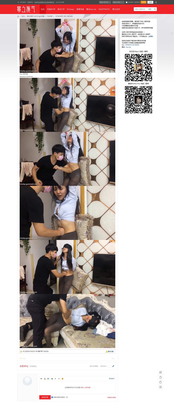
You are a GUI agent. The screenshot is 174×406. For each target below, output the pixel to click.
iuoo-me (128, 47)
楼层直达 (103, 366)
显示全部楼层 (94, 366)
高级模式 (112, 378)
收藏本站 (30, 2)
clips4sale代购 (60, 2)
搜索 (149, 9)
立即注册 (87, 387)
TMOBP (50, 16)
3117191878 (135, 45)
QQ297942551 (104, 9)
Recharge (70, 9)
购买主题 (111, 351)
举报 (113, 358)
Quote (55, 378)
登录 (82, 387)
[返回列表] (160, 387)
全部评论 (24, 366)
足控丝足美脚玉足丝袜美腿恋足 (44, 2)
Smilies (62, 378)
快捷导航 (156, 2)
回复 (24, 358)
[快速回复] (160, 372)
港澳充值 (80, 9)
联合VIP (61, 9)
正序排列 (33, 366)
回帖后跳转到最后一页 (61, 397)
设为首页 (23, 2)
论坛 (43, 9)
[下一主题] (160, 382)
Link (52, 378)
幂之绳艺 (18, 16)
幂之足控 (116, 9)
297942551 (128, 45)
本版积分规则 (111, 397)
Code (59, 378)
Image (48, 378)
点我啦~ (150, 36)
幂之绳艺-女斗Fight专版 (36, 16)
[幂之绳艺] (18, 2)
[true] (155, 9)
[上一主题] (160, 377)
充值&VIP (51, 9)
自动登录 (131, 2)
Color (45, 378)
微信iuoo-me (91, 9)
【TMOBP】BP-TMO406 (64, 16)
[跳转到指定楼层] (113, 366)
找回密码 (137, 2)
